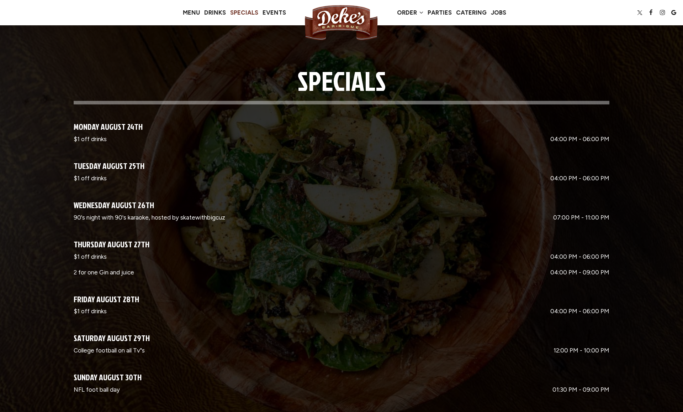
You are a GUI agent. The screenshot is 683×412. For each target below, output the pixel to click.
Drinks (215, 12)
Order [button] (407, 12)
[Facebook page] (651, 12)
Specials (244, 12)
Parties (440, 12)
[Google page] (673, 12)
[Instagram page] (662, 12)
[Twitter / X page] (639, 12)
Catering (471, 12)
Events (274, 12)
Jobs (498, 12)
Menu (191, 12)
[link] (341, 22)
